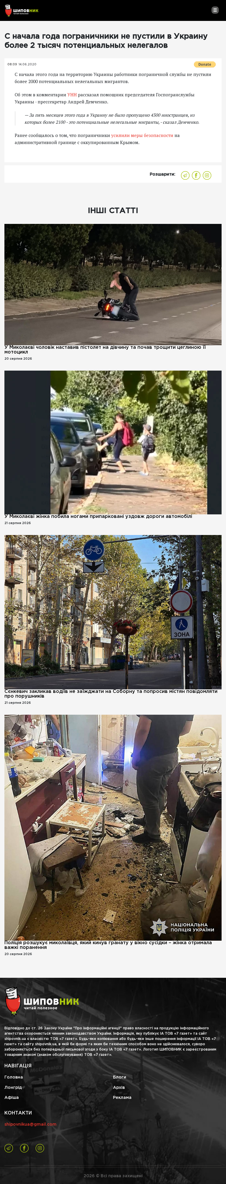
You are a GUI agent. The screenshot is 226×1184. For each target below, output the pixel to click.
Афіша (11, 1097)
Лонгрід (13, 1087)
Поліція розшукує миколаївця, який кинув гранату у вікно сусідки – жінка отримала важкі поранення (108, 945)
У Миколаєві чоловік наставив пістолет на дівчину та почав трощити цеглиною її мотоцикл (105, 349)
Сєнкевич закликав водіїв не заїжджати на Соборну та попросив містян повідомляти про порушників (110, 693)
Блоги (119, 1077)
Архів (119, 1087)
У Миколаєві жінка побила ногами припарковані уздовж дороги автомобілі (98, 516)
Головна (13, 1077)
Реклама (122, 1097)
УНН (72, 95)
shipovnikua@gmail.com (30, 1124)
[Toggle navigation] (215, 10)
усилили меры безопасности (142, 135)
